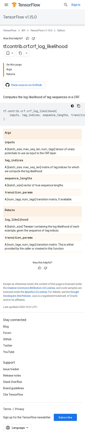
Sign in (75, 4)
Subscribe (65, 417)
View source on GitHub (26, 85)
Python (61, 30)
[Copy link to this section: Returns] (19, 210)
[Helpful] (27, 38)
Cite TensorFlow (13, 394)
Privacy (19, 409)
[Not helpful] (33, 38)
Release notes (12, 375)
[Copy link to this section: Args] (15, 133)
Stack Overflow (12, 381)
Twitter (7, 345)
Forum (7, 332)
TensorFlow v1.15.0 (20, 17)
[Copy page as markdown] (20, 53)
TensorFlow (9, 30)
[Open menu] (6, 5)
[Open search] (65, 4)
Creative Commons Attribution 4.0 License (31, 287)
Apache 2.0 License (36, 291)
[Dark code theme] (72, 106)
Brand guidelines (13, 388)
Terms (7, 409)
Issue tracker (11, 369)
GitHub (7, 339)
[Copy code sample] (79, 106)
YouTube (8, 351)
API (23, 30)
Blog (6, 326)
